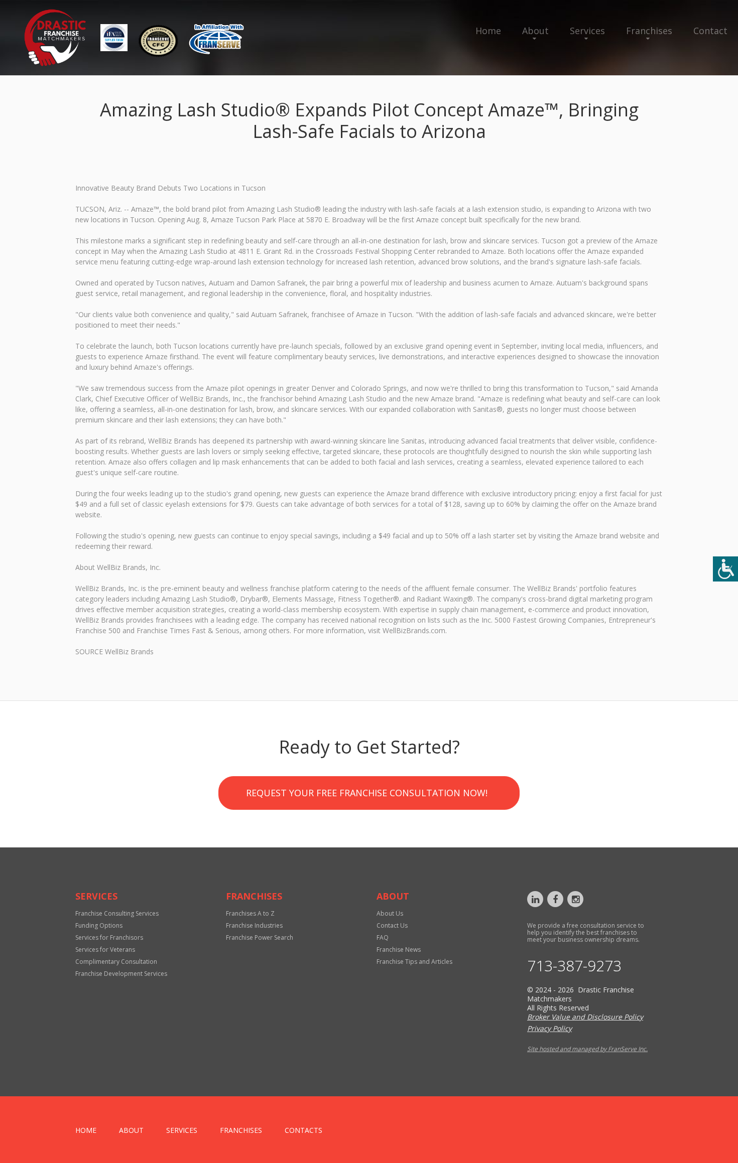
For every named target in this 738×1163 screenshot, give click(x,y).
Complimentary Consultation (116, 961)
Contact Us (392, 925)
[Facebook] (555, 899)
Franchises (649, 31)
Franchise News (399, 949)
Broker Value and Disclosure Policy (585, 1017)
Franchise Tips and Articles (414, 961)
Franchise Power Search (259, 937)
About (535, 31)
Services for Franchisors (109, 937)
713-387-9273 (574, 965)
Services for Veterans (105, 949)
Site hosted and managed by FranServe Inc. (587, 1049)
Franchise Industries (254, 925)
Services (587, 31)
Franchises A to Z (250, 913)
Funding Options (98, 925)
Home (488, 31)
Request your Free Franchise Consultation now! (366, 793)
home (85, 1130)
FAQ (383, 937)
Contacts (303, 1130)
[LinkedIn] (535, 899)
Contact (710, 31)
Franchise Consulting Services (117, 913)
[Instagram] (575, 899)
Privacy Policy (549, 1028)
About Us (390, 913)
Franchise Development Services (121, 973)
